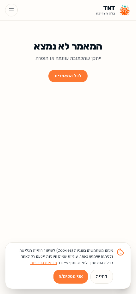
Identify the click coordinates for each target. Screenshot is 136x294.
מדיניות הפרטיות (43, 263)
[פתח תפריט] (11, 10)
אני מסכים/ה (71, 276)
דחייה (102, 276)
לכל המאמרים (68, 76)
